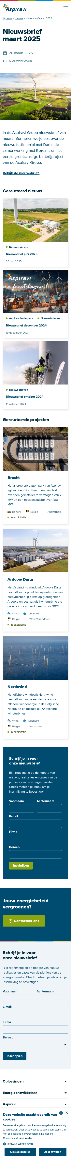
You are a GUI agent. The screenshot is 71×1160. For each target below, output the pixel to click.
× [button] (66, 1112)
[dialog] (35, 1134)
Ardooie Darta (20, 579)
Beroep (14, 847)
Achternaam (45, 801)
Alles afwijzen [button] (52, 1152)
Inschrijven (21, 866)
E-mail (13, 816)
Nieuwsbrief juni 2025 (21, 254)
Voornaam (16, 801)
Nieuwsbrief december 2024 (26, 325)
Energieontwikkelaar (20, 1093)
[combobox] (61, 1113)
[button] (35, 1143)
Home (9, 18)
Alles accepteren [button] (20, 1152)
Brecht (13, 477)
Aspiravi (9, 1104)
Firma (13, 832)
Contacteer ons (26, 921)
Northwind (17, 686)
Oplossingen (13, 1081)
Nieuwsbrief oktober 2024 (24, 397)
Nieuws (19, 18)
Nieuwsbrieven (20, 61)
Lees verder (25, 1138)
